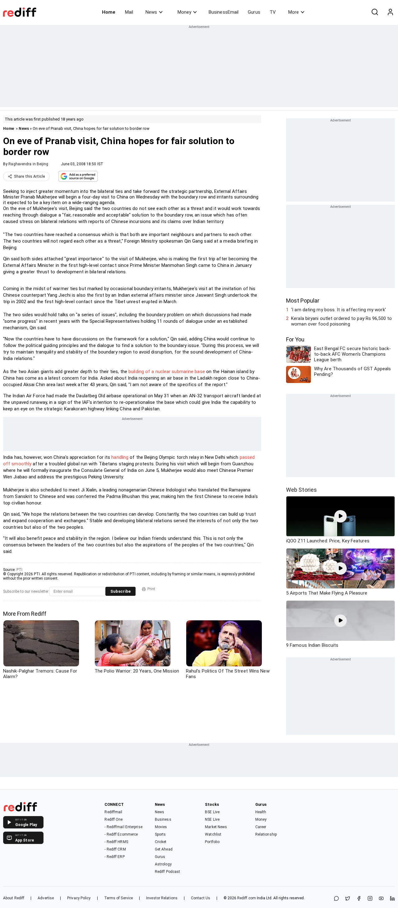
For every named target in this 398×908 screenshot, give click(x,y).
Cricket (161, 842)
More (293, 12)
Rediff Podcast (167, 871)
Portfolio (212, 842)
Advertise (46, 898)
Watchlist (213, 834)
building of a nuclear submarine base (166, 371)
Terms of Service (118, 898)
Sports (160, 834)
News (151, 12)
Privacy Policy (78, 898)
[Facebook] (358, 899)
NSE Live (212, 819)
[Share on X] (347, 899)
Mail (129, 12)
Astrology (163, 864)
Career (260, 827)
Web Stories (301, 489)
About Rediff (13, 898)
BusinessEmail (223, 12)
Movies (161, 827)
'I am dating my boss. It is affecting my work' (338, 310)
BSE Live (212, 812)
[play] (340, 516)
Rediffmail (113, 812)
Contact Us (200, 898)
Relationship (266, 834)
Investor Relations (162, 898)
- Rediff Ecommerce (121, 834)
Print (151, 589)
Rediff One (113, 819)
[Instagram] (370, 899)
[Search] (374, 12)
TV (273, 12)
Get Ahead (164, 849)
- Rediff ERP (114, 857)
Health (260, 812)
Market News (216, 827)
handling (119, 457)
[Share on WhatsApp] (336, 899)
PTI (19, 570)
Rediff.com (246, 898)
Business (163, 819)
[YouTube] (381, 899)
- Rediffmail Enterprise (123, 827)
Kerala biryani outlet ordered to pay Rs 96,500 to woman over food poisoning (341, 321)
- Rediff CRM (115, 849)
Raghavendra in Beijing (28, 164)
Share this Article (29, 176)
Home (108, 12)
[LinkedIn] (392, 899)
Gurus (254, 12)
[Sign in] (390, 12)
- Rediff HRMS (116, 842)
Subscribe (120, 591)
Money (184, 12)
